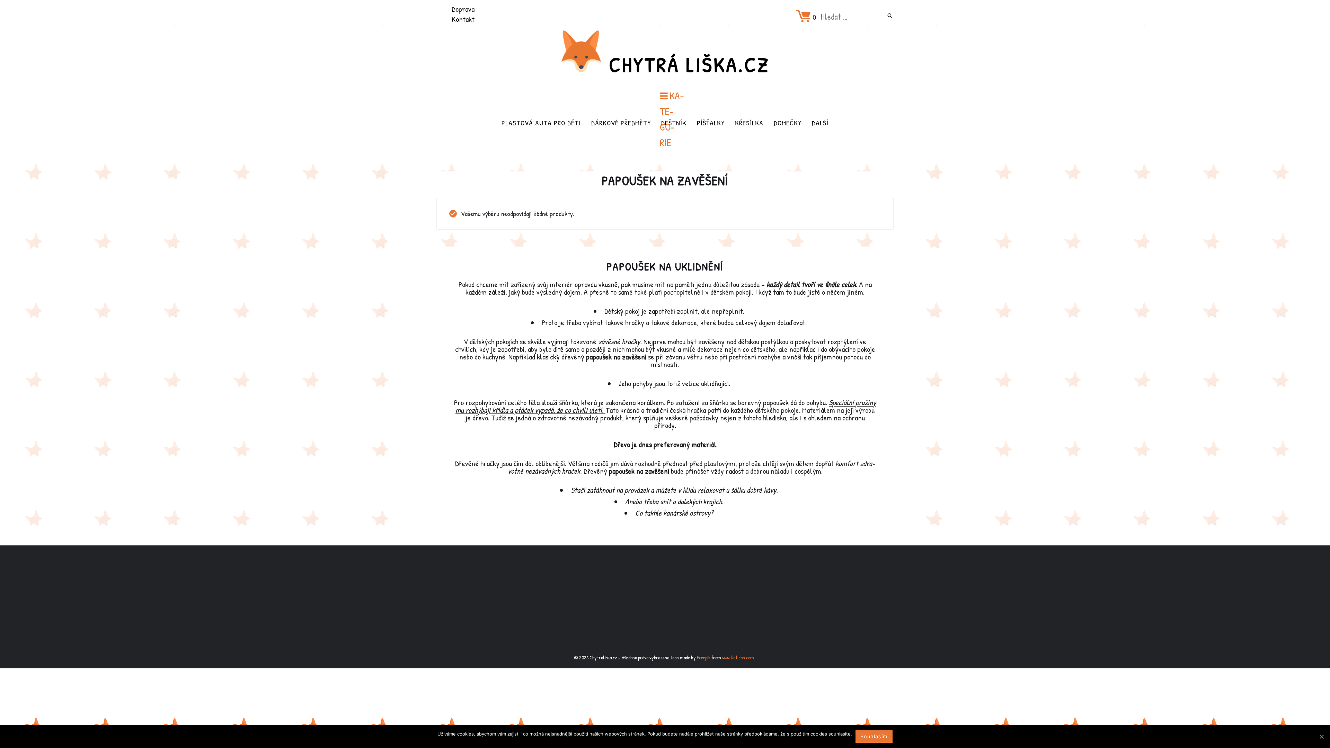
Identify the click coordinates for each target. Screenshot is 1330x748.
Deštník (673, 122)
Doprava (463, 9)
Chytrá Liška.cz (689, 64)
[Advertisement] (665, 600)
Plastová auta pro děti (541, 122)
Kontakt (463, 19)
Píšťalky (711, 122)
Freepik (703, 657)
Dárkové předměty (621, 122)
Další (820, 122)
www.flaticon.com (738, 657)
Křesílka (749, 122)
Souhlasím (874, 736)
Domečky (787, 122)
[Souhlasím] (1321, 736)
